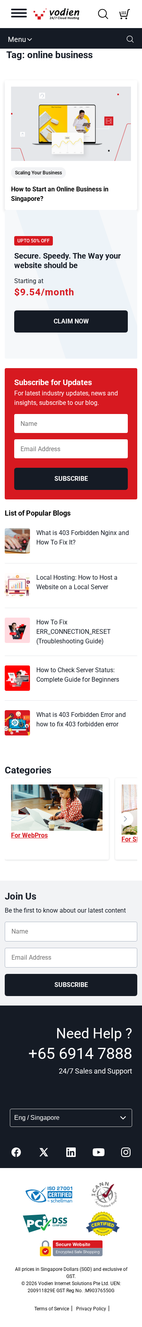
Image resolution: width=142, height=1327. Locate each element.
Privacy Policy (91, 1309)
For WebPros (29, 835)
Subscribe (71, 478)
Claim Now (71, 321)
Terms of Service (51, 1309)
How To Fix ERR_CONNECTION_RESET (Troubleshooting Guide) (73, 631)
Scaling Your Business (38, 173)
